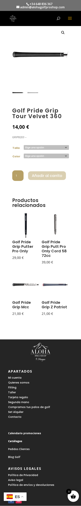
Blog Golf (14, 457)
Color (16, 156)
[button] (63, 32)
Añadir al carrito (47, 175)
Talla (16, 148)
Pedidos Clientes (19, 449)
